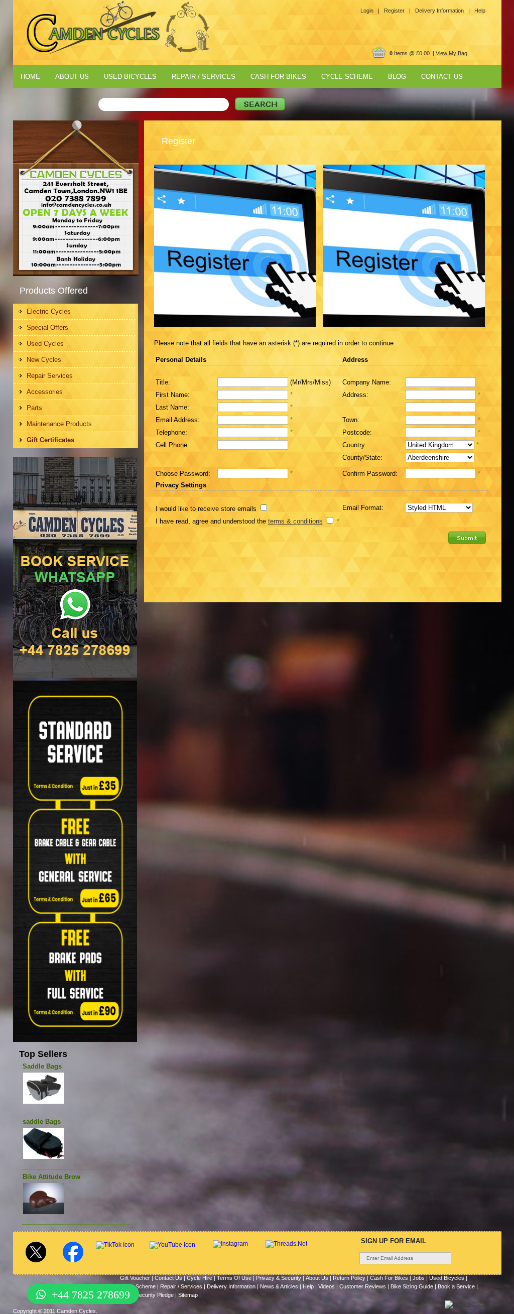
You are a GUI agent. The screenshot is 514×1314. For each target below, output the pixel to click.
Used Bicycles (446, 1278)
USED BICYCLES (130, 76)
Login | (369, 11)
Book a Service (456, 1286)
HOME (30, 76)
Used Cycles (45, 343)
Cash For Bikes (389, 1278)
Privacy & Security (278, 1278)
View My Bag (451, 53)
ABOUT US (72, 76)
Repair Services (50, 375)
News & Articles (279, 1286)
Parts (34, 408)
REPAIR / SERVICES (203, 76)
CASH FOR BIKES (278, 76)
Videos (326, 1286)
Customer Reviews (362, 1286)
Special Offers (47, 327)
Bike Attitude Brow (51, 1176)
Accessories (45, 392)
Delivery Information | (442, 11)
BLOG (397, 76)
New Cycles (44, 359)
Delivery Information (231, 1286)
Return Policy (349, 1278)
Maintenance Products (59, 424)
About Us (317, 1278)
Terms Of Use (234, 1278)
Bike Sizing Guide (412, 1286)
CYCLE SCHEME (347, 76)
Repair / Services (181, 1286)
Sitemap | (189, 1295)
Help (479, 11)
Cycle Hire (199, 1278)
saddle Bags (42, 1121)
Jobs (419, 1278)
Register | (397, 11)
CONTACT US (442, 76)
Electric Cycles (49, 311)
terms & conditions (295, 521)
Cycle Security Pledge (147, 1295)
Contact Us (168, 1278)
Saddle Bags (42, 1066)
